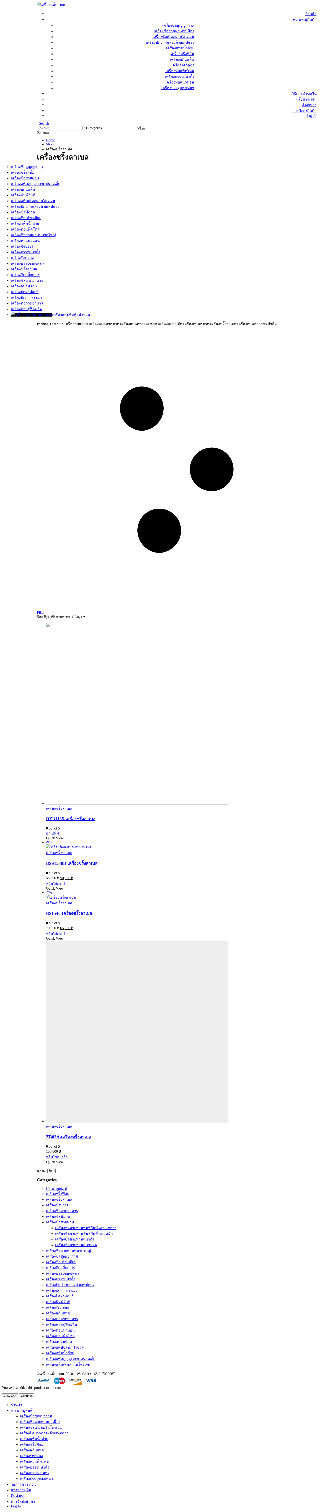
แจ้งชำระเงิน (306, 99)
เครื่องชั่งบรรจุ (57, 1205)
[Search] (143, 129)
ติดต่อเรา (309, 105)
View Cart (10, 1396)
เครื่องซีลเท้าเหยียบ (61, 1262)
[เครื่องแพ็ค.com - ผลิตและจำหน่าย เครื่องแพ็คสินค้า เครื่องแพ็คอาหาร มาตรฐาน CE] (51, 5)
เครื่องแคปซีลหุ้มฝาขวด (65, 1347)
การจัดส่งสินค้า (304, 111)
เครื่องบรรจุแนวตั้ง (179, 77)
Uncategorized (56, 1189)
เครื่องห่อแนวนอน (179, 82)
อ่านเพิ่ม (52, 833)
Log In (312, 116)
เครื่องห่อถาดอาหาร (62, 1319)
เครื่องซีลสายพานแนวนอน (76, 1245)
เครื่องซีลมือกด (58, 1216)
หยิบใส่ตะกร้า (57, 883)
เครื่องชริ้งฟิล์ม (182, 54)
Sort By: (43, 617)
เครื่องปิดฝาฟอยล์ (60, 1296)
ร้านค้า (311, 14)
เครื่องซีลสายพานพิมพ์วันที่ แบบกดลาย (85, 1228)
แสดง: (42, 1170)
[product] (181, 714)
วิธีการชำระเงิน (304, 94)
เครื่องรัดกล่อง (182, 65)
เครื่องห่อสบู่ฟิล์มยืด (61, 1325)
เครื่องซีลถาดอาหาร (62, 1211)
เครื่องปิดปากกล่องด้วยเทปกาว (170, 42)
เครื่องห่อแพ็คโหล (179, 71)
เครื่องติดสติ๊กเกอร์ (60, 1268)
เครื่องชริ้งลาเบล (59, 808)
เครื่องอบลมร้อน (59, 1342)
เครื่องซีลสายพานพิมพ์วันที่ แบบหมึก (84, 1233)
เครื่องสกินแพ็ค (182, 59)
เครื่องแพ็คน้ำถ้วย (180, 48)
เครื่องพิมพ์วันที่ (58, 1302)
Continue (27, 1396)
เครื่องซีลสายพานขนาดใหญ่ (68, 1251)
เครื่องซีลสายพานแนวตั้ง (74, 1239)
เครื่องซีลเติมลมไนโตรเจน (173, 37)
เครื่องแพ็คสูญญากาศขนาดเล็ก (70, 1359)
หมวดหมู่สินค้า (305, 20)
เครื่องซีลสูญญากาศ (178, 25)
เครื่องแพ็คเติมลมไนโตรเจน (68, 1364)
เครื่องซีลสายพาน (60, 1222)
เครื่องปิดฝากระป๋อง (61, 1290)
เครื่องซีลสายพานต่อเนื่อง (174, 31)
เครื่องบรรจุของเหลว (177, 88)
